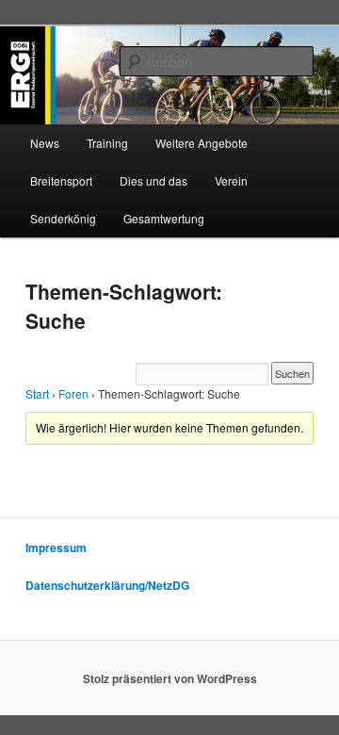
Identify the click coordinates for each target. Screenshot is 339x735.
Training (107, 143)
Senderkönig (63, 218)
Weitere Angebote (201, 143)
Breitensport (61, 180)
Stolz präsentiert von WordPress (170, 678)
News (44, 143)
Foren (73, 393)
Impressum (56, 547)
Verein (231, 180)
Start (37, 393)
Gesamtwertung (163, 218)
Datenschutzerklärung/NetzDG (107, 585)
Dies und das (153, 180)
